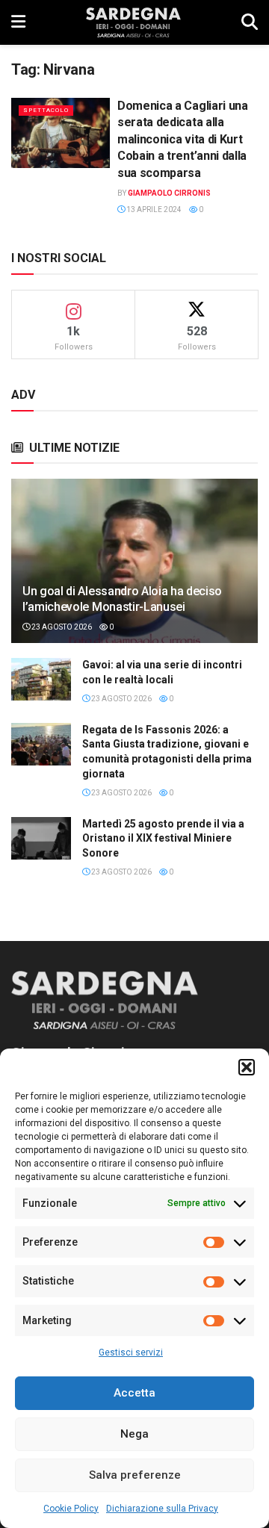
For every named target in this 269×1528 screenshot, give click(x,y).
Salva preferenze (135, 1475)
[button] (246, 1067)
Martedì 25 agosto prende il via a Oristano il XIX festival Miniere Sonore (163, 838)
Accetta (134, 1393)
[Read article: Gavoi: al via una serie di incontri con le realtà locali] (41, 679)
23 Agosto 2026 (61, 627)
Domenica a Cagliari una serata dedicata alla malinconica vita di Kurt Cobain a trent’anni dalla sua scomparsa (182, 139)
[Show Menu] (18, 22)
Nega (134, 1434)
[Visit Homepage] (133, 22)
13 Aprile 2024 (153, 209)
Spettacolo (46, 110)
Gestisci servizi (131, 1352)
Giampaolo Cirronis (169, 193)
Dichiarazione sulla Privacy (162, 1508)
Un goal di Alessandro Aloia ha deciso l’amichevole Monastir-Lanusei (122, 599)
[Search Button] (249, 22)
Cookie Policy (71, 1508)
